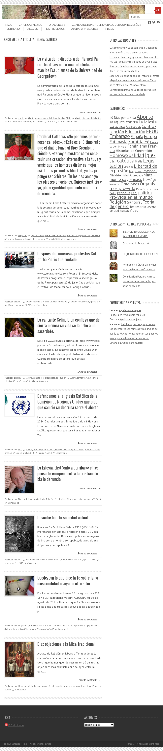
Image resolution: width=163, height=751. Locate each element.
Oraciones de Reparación (136, 243)
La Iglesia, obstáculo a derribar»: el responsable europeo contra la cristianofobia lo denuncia (68, 473)
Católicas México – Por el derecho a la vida (31, 743)
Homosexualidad (62, 449)
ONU (32, 453)
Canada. (37, 377)
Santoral (134, 202)
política (145, 192)
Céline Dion (92, 377)
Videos (109, 29)
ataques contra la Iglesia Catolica (50, 118)
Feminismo (137, 146)
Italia (42, 499)
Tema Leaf (131, 743)
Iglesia (12, 629)
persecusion (77, 499)
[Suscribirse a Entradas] (6, 725)
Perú (134, 193)
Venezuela (124, 211)
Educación (135, 131)
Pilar (20, 301)
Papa (139, 189)
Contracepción (40, 449)
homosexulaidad (23, 239)
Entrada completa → (89, 112)
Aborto (31, 118)
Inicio (8, 25)
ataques (75, 301)
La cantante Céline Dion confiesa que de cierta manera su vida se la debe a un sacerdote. (68, 325)
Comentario (71, 121)
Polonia (11, 305)
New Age (149, 179)
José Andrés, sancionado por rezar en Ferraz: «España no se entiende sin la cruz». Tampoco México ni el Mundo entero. (134, 80)
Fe (66, 301)
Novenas (115, 184)
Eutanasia (118, 141)
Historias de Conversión (134, 150)
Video (134, 210)
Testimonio (12, 29)
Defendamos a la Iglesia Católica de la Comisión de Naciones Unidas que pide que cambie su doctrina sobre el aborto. (68, 401)
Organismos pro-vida (133, 186)
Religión (62, 377)
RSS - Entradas (16, 725)
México (135, 179)
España (137, 136)
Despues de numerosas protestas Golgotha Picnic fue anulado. (67, 256)
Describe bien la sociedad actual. (63, 517)
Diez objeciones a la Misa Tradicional (66, 644)
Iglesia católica (37, 235)
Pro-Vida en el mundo (131, 197)
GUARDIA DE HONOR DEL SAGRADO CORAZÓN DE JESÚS (105, 25)
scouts (33, 629)
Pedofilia (86, 235)
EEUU (68, 118)
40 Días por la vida (123, 117)
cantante (81, 377)
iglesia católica (37, 121)
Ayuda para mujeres (84, 29)
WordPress (154, 743)
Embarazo (120, 136)
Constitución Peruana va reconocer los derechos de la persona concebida (139, 281)
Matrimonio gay (74, 235)
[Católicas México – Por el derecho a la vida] (73, 18)
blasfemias (84, 301)
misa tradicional (73, 686)
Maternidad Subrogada (55, 235)
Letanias (128, 166)
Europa (60, 301)
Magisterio (136, 171)
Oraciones (56, 25)
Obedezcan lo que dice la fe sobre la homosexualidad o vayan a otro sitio (68, 580)
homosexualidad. (74, 559)
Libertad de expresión (72, 625)
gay (88, 625)
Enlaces (32, 29)
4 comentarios (70, 239)
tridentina (86, 686)
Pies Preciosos (55, 29)
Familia (50, 449)
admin (21, 118)
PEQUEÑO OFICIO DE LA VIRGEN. (140, 254)
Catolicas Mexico (30, 25)
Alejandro (22, 235)
